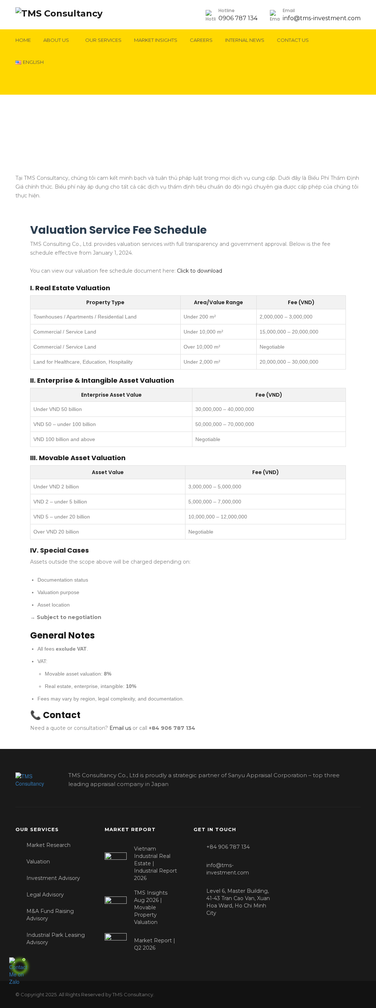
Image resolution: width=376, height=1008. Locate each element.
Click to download (199, 271)
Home (23, 40)
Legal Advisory (45, 894)
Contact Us (293, 40)
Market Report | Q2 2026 (154, 944)
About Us (56, 40)
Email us (120, 728)
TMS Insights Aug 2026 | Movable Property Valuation (150, 907)
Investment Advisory (53, 878)
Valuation (38, 861)
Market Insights (155, 40)
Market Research (48, 845)
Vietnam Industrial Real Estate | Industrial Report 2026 (155, 863)
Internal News (244, 40)
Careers (201, 40)
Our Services (103, 40)
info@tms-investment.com (322, 18)
